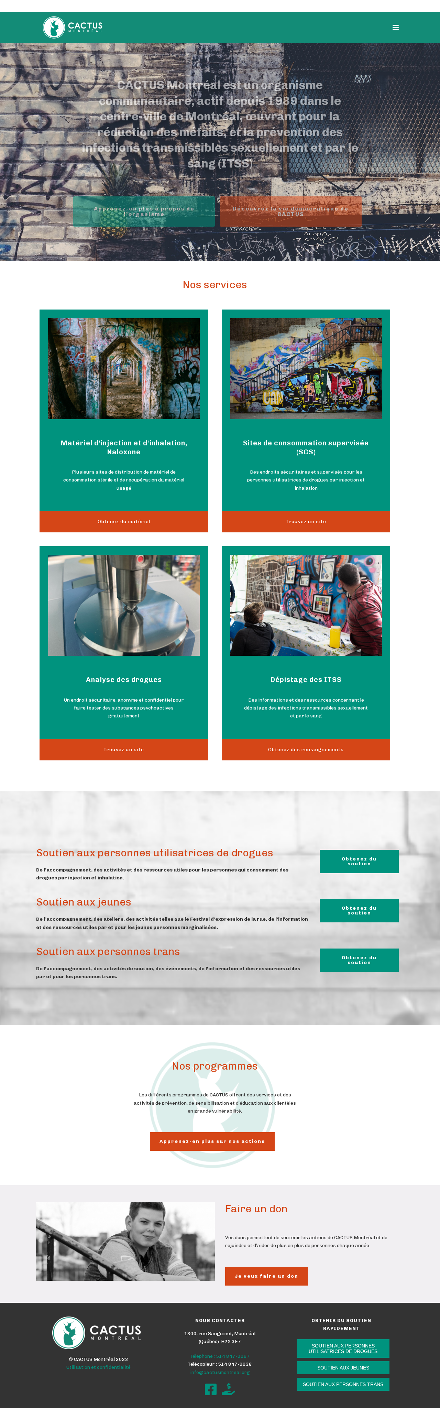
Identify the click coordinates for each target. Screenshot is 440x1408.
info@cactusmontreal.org (220, 1372)
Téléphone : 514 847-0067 (220, 1356)
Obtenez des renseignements (306, 749)
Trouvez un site (306, 521)
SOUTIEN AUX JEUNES (343, 1368)
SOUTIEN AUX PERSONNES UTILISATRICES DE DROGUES (343, 1348)
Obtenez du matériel (124, 521)
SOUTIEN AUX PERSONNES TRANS (343, 1384)
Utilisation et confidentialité (98, 1367)
